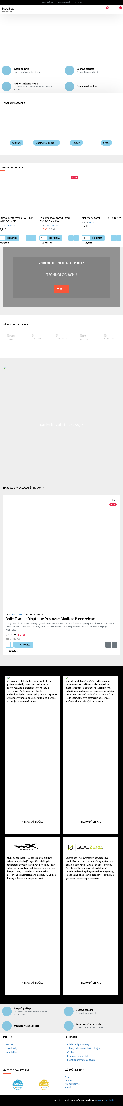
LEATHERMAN (9, 226)
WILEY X (92, 222)
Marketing (110, 1100)
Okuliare (16, 143)
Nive (99, 1100)
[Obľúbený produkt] (28, 238)
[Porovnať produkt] (33, 238)
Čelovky (76, 143)
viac (60, 288)
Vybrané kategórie (14, 103)
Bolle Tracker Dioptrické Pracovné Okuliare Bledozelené (50, 619)
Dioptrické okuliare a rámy (46, 143)
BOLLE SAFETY (52, 226)
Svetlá (106, 143)
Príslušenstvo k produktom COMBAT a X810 (54, 219)
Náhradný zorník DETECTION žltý (101, 217)
